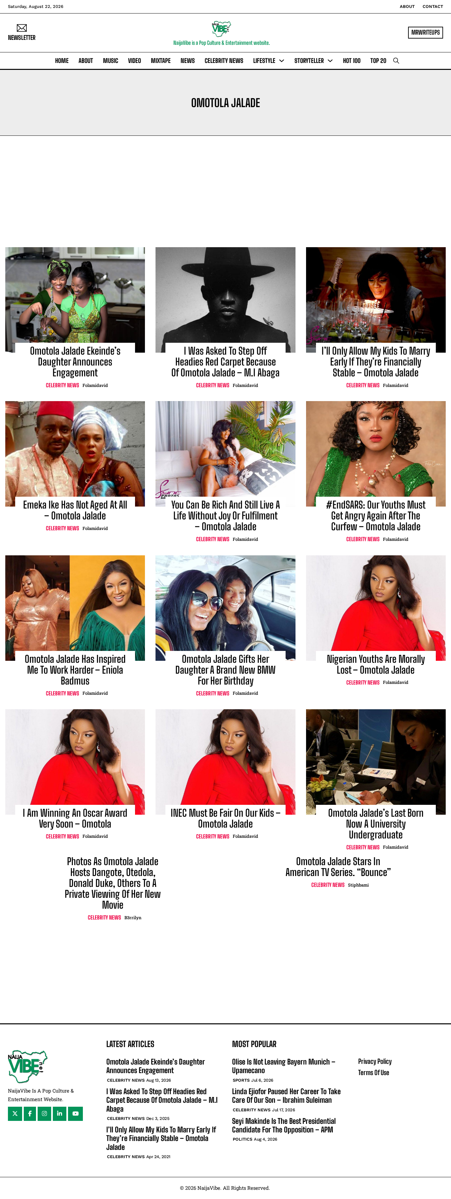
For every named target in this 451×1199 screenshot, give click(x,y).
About (407, 6)
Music (110, 60)
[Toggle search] (396, 60)
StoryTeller (309, 60)
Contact (433, 6)
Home (62, 60)
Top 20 (378, 60)
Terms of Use (373, 1072)
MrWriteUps (425, 32)
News (188, 60)
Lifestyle (264, 60)
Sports (241, 1080)
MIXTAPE (161, 60)
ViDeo (134, 60)
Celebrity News (224, 60)
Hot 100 (352, 60)
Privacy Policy (375, 1061)
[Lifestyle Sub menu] (282, 61)
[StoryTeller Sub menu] (330, 61)
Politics (242, 1139)
